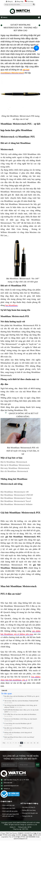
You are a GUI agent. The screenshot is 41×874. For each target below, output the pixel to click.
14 (34, 742)
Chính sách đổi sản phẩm (10, 811)
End (21, 745)
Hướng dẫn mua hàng (28, 810)
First (4, 742)
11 (24, 742)
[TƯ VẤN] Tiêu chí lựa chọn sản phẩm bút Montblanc (20, 714)
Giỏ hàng (29, 1)
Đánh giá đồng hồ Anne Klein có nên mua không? (19, 737)
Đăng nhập (20, 1)
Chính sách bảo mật (8, 805)
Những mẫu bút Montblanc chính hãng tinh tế (18, 732)
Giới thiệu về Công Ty (28, 807)
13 (31, 742)
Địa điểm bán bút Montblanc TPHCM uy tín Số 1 (18, 728)
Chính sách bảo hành (8, 808)
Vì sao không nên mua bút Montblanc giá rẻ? (17, 723)
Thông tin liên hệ (27, 816)
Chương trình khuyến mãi (30, 813)
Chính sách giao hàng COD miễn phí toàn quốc (10, 815)
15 (37, 742)
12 (28, 742)
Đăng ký (10, 1)
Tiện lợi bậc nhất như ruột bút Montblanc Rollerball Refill (21, 701)
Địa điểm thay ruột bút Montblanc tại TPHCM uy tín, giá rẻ (21, 696)
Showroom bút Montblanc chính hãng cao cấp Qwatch (20, 719)
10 (21, 742)
